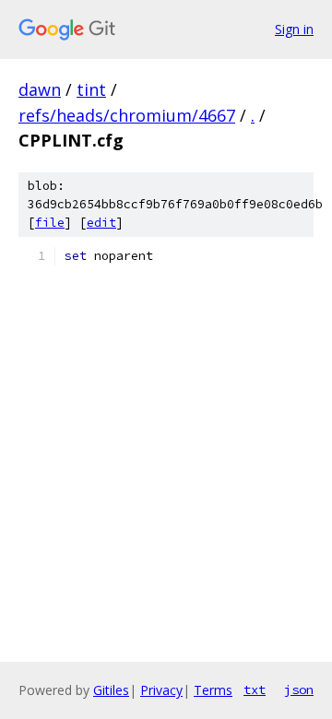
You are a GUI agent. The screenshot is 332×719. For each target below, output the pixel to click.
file (50, 222)
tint (91, 89)
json (299, 689)
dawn (39, 89)
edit (101, 222)
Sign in (294, 29)
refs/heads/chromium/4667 (126, 115)
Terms (213, 690)
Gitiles (111, 690)
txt (254, 689)
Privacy (161, 690)
